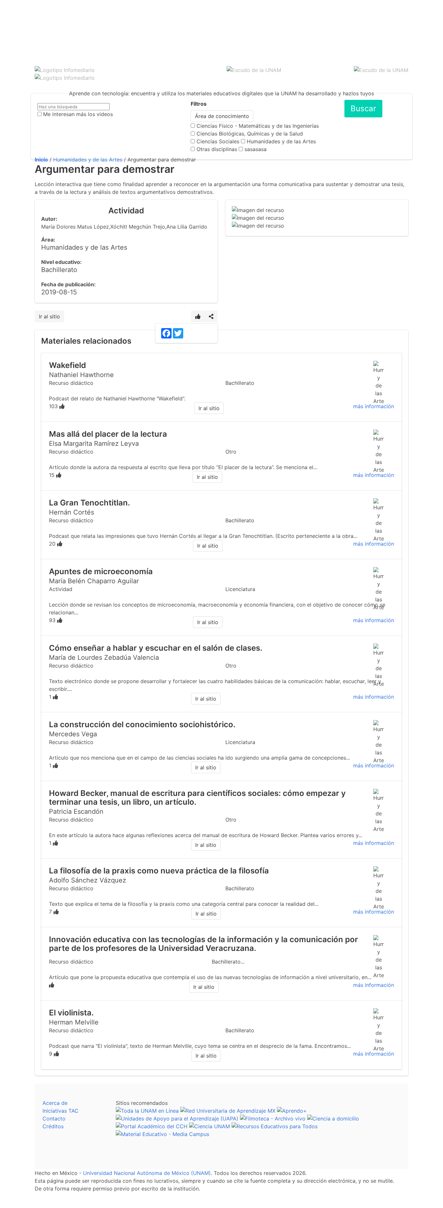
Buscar (363, 108)
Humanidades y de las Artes (281, 141)
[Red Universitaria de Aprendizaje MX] (227, 1110)
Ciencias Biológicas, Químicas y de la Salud (250, 133)
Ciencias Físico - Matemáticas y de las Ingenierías (258, 126)
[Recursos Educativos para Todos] (274, 1126)
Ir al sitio (49, 316)
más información (373, 406)
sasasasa (256, 149)
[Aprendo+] (292, 1110)
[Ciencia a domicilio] (333, 1118)
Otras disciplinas (217, 149)
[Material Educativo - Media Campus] (162, 1134)
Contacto (54, 1118)
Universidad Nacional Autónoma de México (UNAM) (147, 1173)
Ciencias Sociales (218, 141)
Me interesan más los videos (78, 114)
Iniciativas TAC (60, 1110)
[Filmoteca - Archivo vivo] (272, 1118)
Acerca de (54, 1103)
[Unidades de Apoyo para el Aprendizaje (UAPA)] (177, 1118)
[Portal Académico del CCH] (151, 1126)
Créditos (53, 1126)
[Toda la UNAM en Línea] (147, 1110)
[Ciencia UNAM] (209, 1126)
